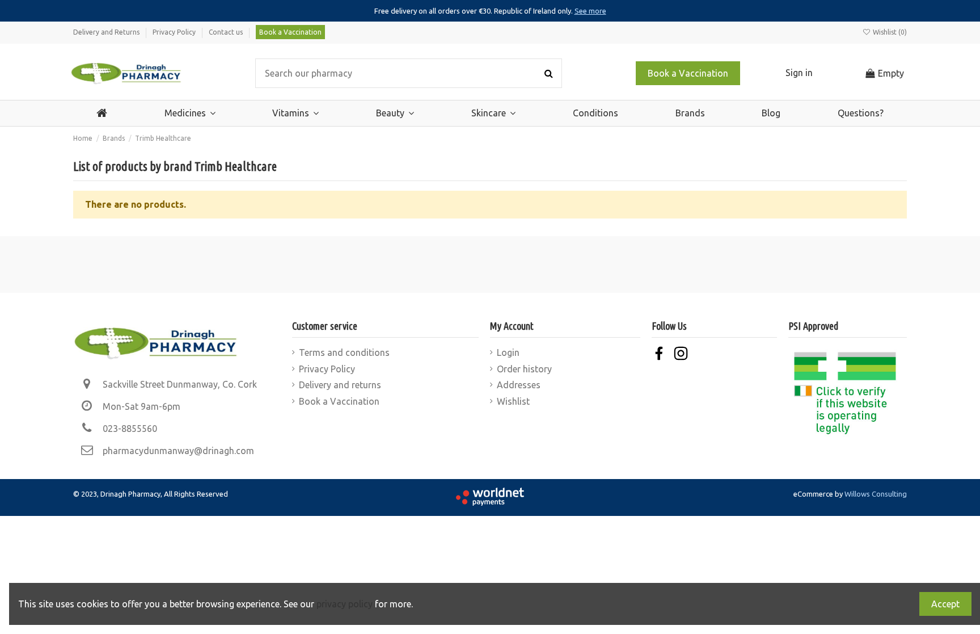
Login (508, 352)
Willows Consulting (875, 494)
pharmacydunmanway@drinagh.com (178, 451)
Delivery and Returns (107, 32)
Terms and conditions (344, 352)
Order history (524, 369)
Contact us (226, 32)
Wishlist (513, 401)
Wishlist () (889, 32)
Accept (945, 604)
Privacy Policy (175, 32)
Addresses (518, 385)
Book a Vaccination (290, 32)
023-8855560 (130, 428)
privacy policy (344, 604)
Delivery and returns (340, 385)
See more (590, 11)
